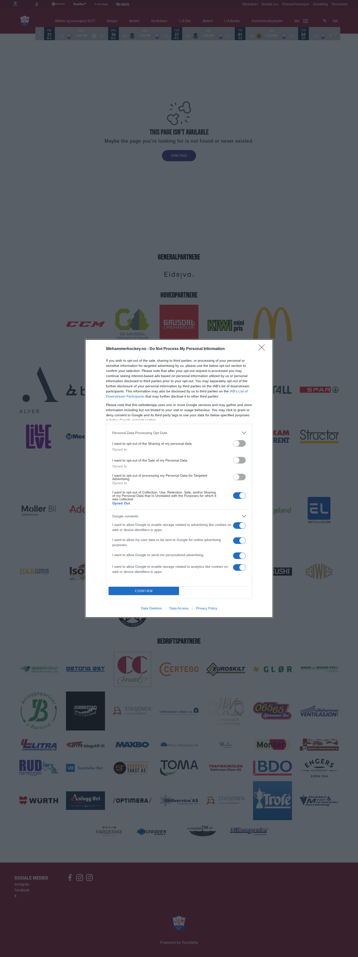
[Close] (263, 349)
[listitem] (179, 432)
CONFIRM (144, 591)
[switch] (239, 443)
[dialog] (179, 478)
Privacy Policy (206, 608)
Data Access (179, 608)
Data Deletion (151, 608)
